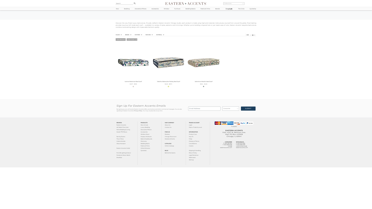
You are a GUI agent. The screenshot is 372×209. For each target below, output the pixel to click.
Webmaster (192, 157)
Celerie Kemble (121, 141)
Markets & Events (170, 139)
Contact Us (168, 127)
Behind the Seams (170, 153)
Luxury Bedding (145, 127)
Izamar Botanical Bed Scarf (133, 81)
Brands (217, 8)
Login (190, 125)
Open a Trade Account (195, 127)
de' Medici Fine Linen (123, 127)
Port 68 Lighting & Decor (124, 153)
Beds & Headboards (146, 139)
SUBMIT (248, 108)
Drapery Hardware (146, 136)
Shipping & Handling (195, 150)
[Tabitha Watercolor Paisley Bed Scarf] (168, 79)
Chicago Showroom (171, 136)
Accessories (155, 8)
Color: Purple (131, 39)
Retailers (167, 134)
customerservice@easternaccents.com (242, 146)
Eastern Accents (121, 125)
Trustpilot (234, 126)
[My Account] (254, 3)
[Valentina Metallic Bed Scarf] (203, 79)
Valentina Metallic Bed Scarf (203, 81)
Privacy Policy (138, 110)
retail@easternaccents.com (226, 146)
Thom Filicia (120, 139)
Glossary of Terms (194, 141)
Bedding (127, 8)
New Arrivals (144, 125)
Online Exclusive (145, 148)
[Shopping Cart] (255, 3)
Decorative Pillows (140, 8)
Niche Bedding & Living (123, 129)
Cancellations (193, 143)
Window (166, 8)
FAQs (190, 139)
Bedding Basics (190, 8)
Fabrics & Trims (205, 8)
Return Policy (193, 153)
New (117, 8)
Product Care (193, 134)
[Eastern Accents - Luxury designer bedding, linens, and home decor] (186, 3)
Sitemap (191, 160)
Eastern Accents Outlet (123, 148)
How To (191, 136)
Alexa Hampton (121, 143)
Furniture (177, 8)
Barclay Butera (121, 136)
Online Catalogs (169, 146)
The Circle (241, 8)
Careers (191, 146)
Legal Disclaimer (193, 155)
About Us (167, 125)
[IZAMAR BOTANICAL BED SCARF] (133, 79)
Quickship (253, 8)
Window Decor (145, 134)
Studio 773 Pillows (122, 132)
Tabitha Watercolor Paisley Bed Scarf (168, 81)
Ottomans (144, 141)
